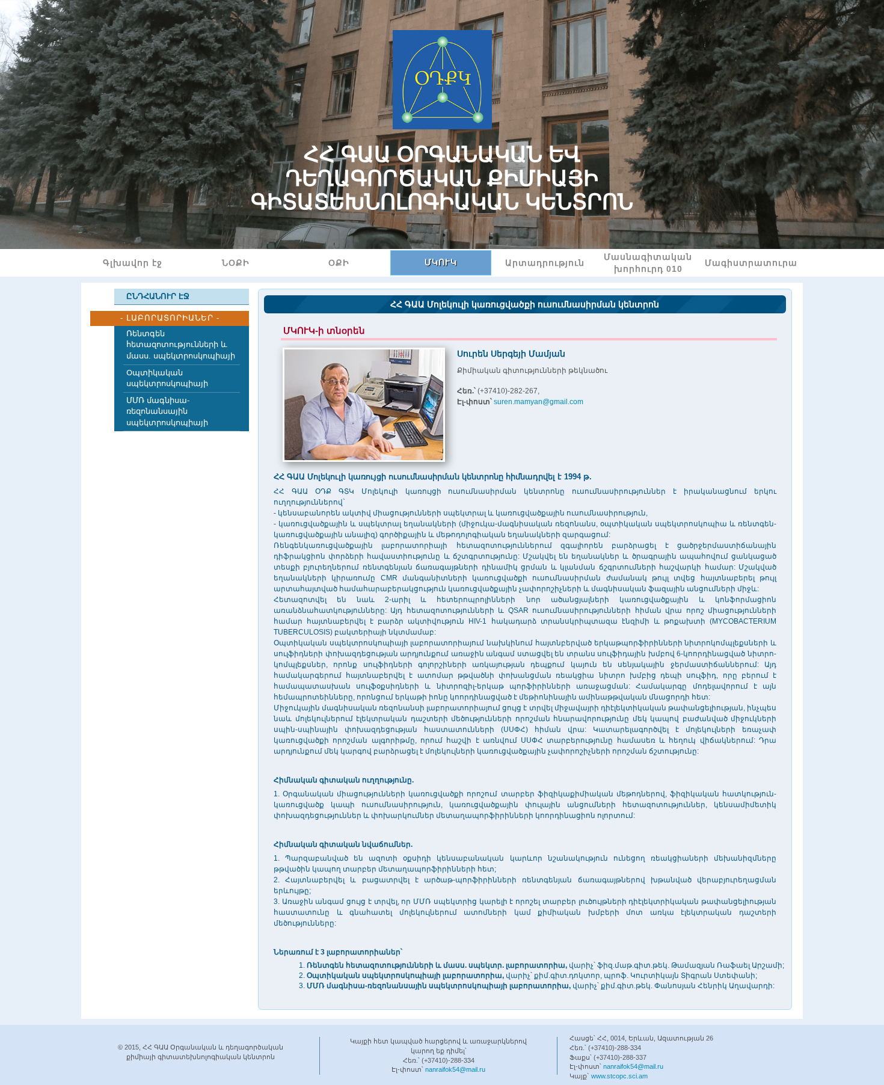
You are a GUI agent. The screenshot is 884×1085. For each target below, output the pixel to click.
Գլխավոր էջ (132, 263)
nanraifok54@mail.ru (455, 1069)
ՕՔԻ (338, 263)
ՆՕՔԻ (236, 263)
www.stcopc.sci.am (619, 1076)
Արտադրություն (545, 263)
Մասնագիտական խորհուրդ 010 (648, 263)
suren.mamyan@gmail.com (538, 402)
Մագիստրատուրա (751, 263)
